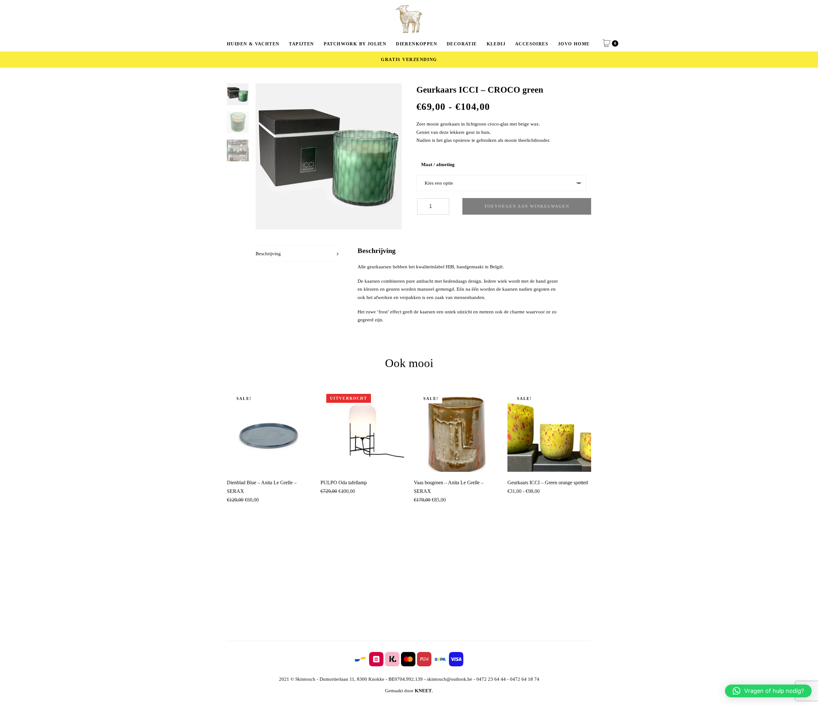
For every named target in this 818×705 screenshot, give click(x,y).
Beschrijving (268, 253)
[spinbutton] (433, 206)
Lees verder (362, 463)
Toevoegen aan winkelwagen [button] (269, 460)
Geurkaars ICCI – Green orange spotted (547, 482)
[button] (768, 691)
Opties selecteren (549, 463)
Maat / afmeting (438, 164)
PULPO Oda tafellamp (343, 482)
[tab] (297, 253)
